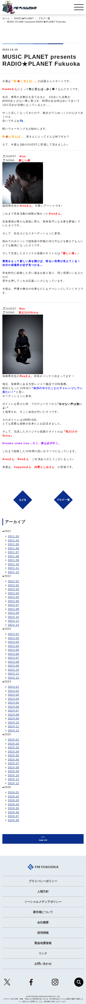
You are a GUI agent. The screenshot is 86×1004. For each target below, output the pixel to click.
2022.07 (13, 605)
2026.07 (13, 816)
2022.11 (13, 620)
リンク (43, 953)
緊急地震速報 (43, 943)
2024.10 (13, 722)
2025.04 (13, 751)
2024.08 (13, 714)
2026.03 (13, 800)
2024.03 (13, 694)
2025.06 (13, 759)
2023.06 (13, 653)
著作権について (43, 912)
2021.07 (13, 552)
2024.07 (13, 710)
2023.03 (13, 641)
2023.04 (13, 646)
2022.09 (13, 612)
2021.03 (13, 536)
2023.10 (13, 669)
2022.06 (13, 601)
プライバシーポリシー (43, 881)
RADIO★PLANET (24, 18)
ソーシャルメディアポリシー (43, 901)
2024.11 (13, 726)
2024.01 (13, 686)
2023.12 (13, 677)
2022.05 (13, 597)
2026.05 (13, 808)
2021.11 (13, 568)
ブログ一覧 (44, 18)
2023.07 (13, 657)
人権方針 (43, 891)
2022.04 (13, 593)
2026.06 (13, 812)
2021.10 (13, 564)
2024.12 (13, 730)
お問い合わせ (43, 963)
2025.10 (13, 775)
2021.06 (13, 548)
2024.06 (13, 706)
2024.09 (13, 718)
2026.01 (13, 792)
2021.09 (13, 560)
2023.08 (13, 661)
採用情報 (43, 932)
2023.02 (13, 638)
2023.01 (13, 634)
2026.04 (13, 804)
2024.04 (13, 698)
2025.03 (13, 747)
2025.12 (13, 783)
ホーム (6, 18)
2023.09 (13, 665)
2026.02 (13, 796)
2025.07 (13, 763)
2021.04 (13, 540)
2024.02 (13, 690)
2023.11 (13, 673)
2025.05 (13, 755)
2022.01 (13, 581)
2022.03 (13, 589)
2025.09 (13, 771)
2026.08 (13, 820)
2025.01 (13, 739)
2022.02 (13, 585)
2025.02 (13, 743)
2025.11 (13, 779)
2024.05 (13, 702)
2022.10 (13, 617)
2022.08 (13, 609)
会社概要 (43, 922)
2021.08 (13, 556)
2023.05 (13, 649)
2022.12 (13, 624)
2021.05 (13, 544)
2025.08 (13, 767)
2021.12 (13, 572)
